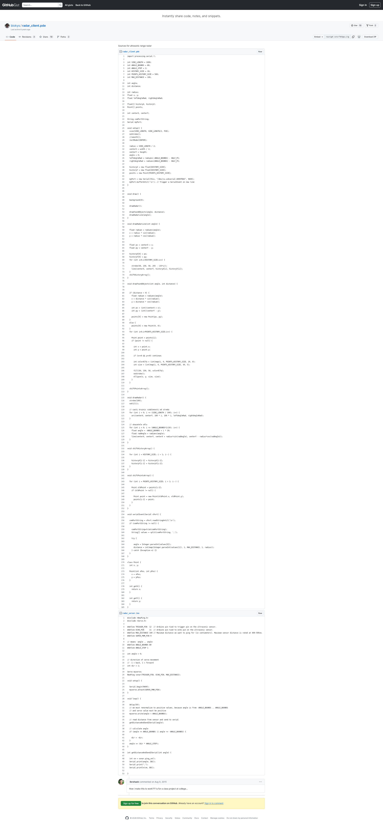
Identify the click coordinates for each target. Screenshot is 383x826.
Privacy (159, 818)
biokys (15, 25)
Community (187, 818)
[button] (353, 37)
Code (12, 36)
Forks (65, 36)
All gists (69, 5)
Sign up (375, 4)
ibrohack (134, 781)
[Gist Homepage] (11, 5)
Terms (151, 818)
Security (168, 818)
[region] (191, 332)
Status (177, 818)
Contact (204, 818)
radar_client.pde (34, 25)
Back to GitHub (83, 5)
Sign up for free (131, 803)
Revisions (28, 36)
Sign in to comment (214, 803)
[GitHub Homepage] (127, 818)
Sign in (363, 4)
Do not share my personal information (242, 818)
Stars (47, 36)
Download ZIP (370, 37)
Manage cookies (217, 818)
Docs (196, 818)
